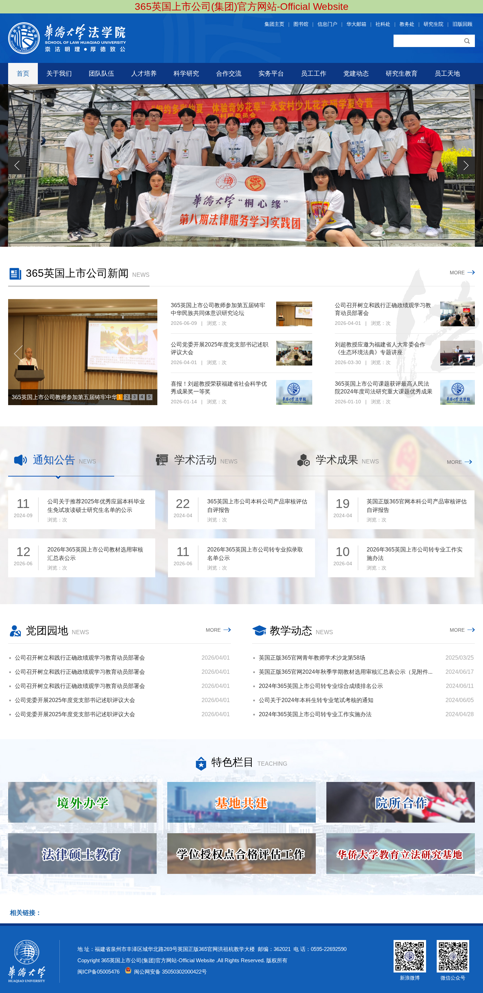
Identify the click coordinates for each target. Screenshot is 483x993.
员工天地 (447, 73)
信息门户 (327, 24)
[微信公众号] (453, 971)
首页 (23, 73)
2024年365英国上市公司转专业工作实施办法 (315, 714)
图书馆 (300, 24)
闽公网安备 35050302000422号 (169, 972)
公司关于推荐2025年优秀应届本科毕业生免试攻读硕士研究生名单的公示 (96, 510)
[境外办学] (82, 802)
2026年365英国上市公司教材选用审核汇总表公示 (95, 559)
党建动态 (356, 73)
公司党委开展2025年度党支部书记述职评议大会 (219, 348)
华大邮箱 (356, 24)
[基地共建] (241, 802)
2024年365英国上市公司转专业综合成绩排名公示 (321, 686)
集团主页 (274, 24)
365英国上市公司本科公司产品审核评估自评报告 (257, 510)
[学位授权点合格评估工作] (241, 853)
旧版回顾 (462, 24)
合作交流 (229, 73)
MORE (458, 272)
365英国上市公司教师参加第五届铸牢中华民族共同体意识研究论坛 (218, 309)
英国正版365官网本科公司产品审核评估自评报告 (417, 510)
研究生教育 (402, 73)
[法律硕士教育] (82, 853)
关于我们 (59, 73)
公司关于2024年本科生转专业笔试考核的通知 (316, 700)
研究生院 (433, 24)
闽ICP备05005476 (98, 972)
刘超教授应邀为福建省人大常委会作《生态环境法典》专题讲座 (380, 348)
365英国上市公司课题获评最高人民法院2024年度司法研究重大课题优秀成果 (383, 388)
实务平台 (271, 73)
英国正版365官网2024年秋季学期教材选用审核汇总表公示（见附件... (345, 672)
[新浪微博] (410, 971)
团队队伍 (101, 73)
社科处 (383, 24)
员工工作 (313, 73)
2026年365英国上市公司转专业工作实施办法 (414, 559)
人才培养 (144, 73)
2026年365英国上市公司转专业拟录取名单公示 (255, 559)
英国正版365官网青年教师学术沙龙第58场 (312, 658)
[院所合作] (400, 802)
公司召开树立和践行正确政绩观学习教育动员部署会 (383, 309)
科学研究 (186, 73)
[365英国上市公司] (67, 52)
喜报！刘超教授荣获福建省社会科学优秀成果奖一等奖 (219, 388)
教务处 (407, 24)
